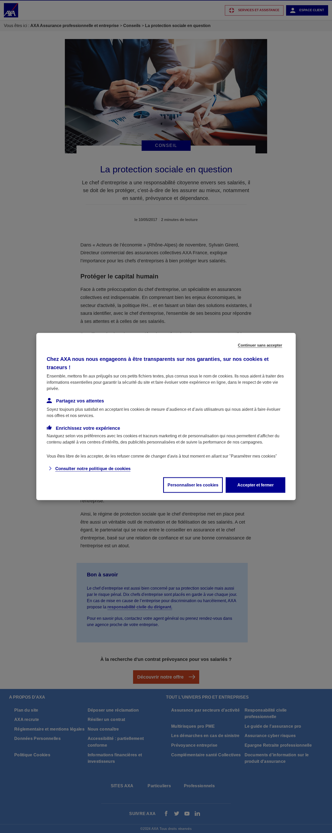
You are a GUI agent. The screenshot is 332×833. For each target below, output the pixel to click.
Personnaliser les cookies (193, 485)
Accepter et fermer (255, 485)
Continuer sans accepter (260, 345)
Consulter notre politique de (92, 468)
